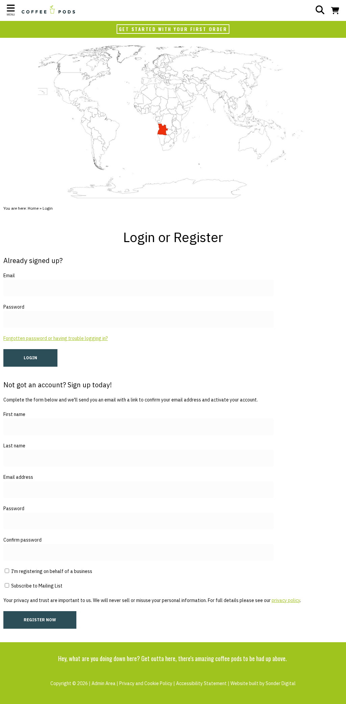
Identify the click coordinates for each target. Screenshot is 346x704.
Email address (18, 477)
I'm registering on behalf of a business (51, 571)
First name (14, 414)
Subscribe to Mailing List (36, 586)
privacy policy (286, 600)
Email (9, 275)
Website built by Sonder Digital (263, 683)
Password (13, 307)
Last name (14, 446)
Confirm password (22, 540)
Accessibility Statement (201, 683)
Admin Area (104, 683)
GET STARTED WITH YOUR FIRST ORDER (173, 28)
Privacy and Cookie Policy (145, 683)
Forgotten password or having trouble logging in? (55, 338)
